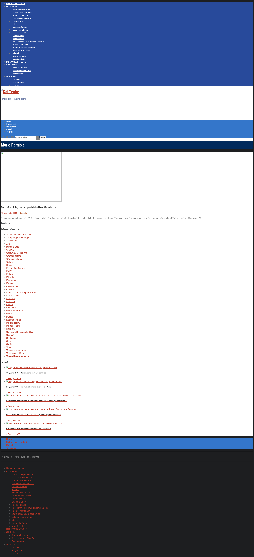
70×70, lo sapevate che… (22, 9)
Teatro (9, 347)
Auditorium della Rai (20, 15)
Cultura (9, 261)
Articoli (9, 129)
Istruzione (10, 301)
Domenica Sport (19, 21)
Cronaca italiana (14, 258)
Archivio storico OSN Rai (22, 71)
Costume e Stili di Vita (16, 252)
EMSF (9, 271)
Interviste (10, 298)
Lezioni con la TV (19, 33)
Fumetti (9, 283)
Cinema (10, 249)
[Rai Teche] (10, 91)
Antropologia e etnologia (17, 237)
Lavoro (9, 304)
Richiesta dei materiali (17, 442)
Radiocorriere (18, 73)
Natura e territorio (14, 319)
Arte (8, 243)
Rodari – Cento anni (20, 44)
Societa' (10, 334)
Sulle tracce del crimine (21, 50)
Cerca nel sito (7, 136)
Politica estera (13, 322)
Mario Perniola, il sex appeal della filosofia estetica (28, 207)
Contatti (16, 85)
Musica (9, 316)
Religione (10, 328)
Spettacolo (11, 337)
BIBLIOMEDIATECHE (16, 61)
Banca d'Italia (12, 246)
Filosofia (23, 212)
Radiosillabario (18, 39)
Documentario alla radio (22, 18)
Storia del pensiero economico (24, 47)
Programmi (11, 124)
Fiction (9, 274)
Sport (8, 341)
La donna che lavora (20, 30)
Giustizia (10, 289)
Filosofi (16, 24)
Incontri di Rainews (20, 27)
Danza (9, 264)
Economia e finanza (15, 268)
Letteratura (11, 307)
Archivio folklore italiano (22, 12)
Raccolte (10, 445)
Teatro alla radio (19, 56)
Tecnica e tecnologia (16, 350)
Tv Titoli (9, 132)
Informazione (12, 295)
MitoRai (16, 53)
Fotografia (11, 280)
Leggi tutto (5, 223)
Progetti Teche (18, 82)
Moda (9, 313)
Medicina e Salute (14, 310)
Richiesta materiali (15, 3)
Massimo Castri (18, 36)
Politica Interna (13, 325)
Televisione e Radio (15, 353)
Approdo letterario (20, 68)
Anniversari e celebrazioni (18, 234)
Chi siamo (16, 79)
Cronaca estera (13, 255)
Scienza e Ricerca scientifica (19, 331)
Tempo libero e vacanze (17, 356)
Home (8, 121)
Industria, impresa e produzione (21, 292)
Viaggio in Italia (19, 59)
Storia (9, 344)
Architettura (11, 240)
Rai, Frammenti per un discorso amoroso (28, 41)
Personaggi (11, 126)
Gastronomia (12, 286)
